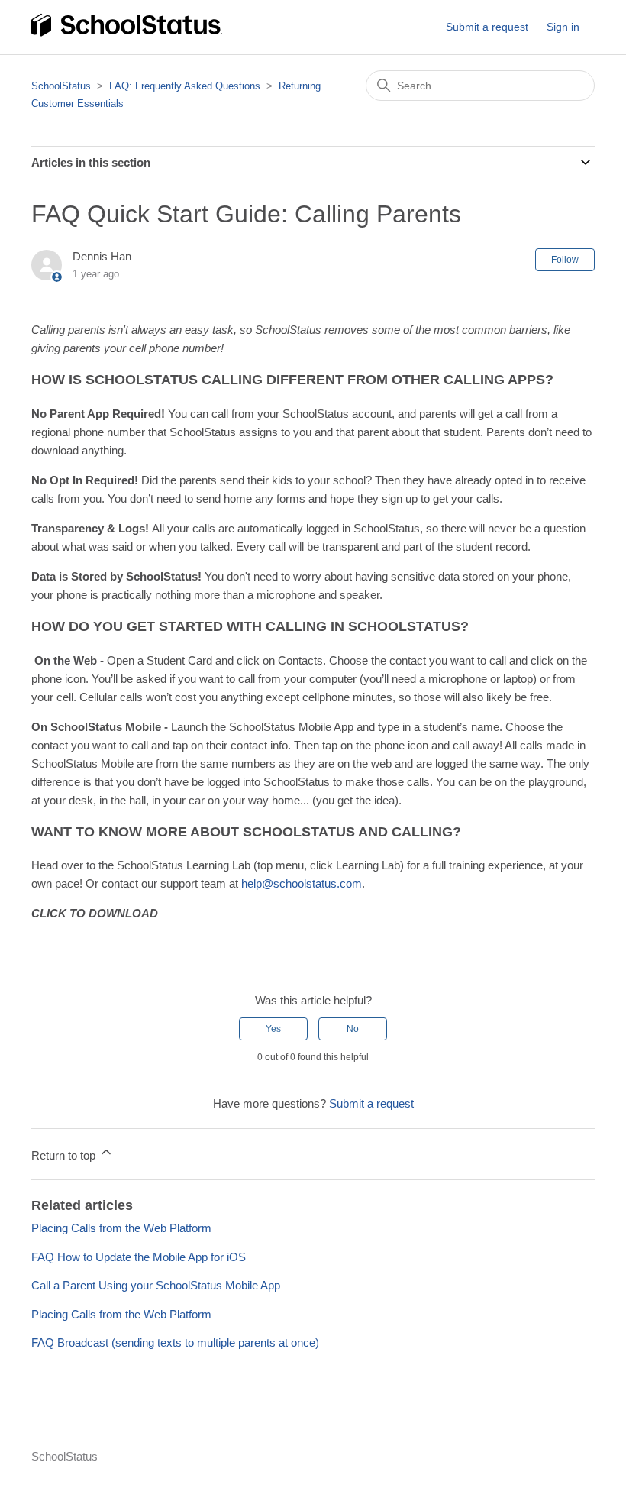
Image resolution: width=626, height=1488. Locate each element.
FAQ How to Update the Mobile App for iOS (138, 1256)
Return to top (64, 1155)
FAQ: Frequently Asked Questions (184, 86)
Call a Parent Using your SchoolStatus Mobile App (155, 1285)
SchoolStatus (61, 86)
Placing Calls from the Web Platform (121, 1227)
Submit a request (487, 27)
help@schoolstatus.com (301, 883)
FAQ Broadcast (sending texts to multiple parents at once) (175, 1342)
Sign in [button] (563, 27)
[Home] (126, 33)
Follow (565, 259)
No (353, 1029)
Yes (273, 1029)
